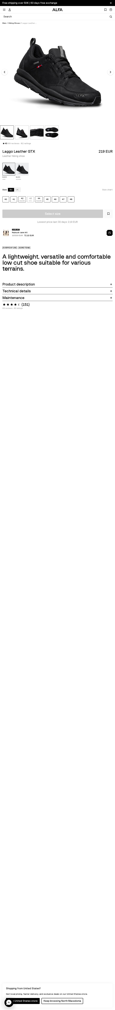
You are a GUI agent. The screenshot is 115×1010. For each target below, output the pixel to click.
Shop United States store (23, 1001)
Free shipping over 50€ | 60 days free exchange (29, 3)
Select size (52, 213)
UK (17, 189)
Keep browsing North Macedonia (62, 1001)
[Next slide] (111, 72)
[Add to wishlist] (108, 214)
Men (4, 23)
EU (11, 189)
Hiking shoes (14, 23)
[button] (8, 1002)
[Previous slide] (4, 72)
